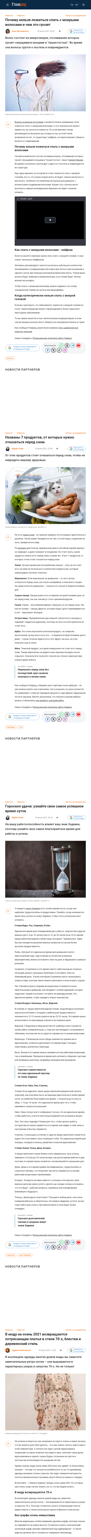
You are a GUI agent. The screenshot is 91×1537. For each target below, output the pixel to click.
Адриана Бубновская (21, 1350)
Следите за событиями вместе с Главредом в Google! (24, 348)
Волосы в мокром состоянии (29, 122)
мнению (22, 548)
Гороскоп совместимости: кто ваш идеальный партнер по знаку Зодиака (34, 1072)
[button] (7, 4)
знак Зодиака (25, 1255)
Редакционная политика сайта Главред (52, 338)
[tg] (72, 345)
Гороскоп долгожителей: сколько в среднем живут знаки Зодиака (32, 1221)
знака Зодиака (33, 908)
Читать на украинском (76, 15)
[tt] (53, 350)
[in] (64, 350)
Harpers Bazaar (75, 160)
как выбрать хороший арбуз (50, 700)
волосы (10, 358)
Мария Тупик (17, 449)
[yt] (78, 345)
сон (20, 727)
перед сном (28, 535)
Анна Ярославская (20, 31)
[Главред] (19, 5)
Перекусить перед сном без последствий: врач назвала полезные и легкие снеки (33, 672)
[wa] (61, 345)
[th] (67, 345)
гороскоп (11, 1255)
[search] (83, 4)
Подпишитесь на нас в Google (78, 31)
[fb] (47, 350)
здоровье (11, 727)
